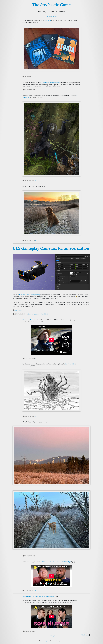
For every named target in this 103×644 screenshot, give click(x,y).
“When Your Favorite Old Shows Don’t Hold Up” (56, 562)
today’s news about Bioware (51, 82)
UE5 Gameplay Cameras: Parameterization (51, 248)
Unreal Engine (45, 314)
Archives (53, 16)
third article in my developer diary (29, 294)
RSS (41, 641)
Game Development (34, 314)
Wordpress (46, 641)
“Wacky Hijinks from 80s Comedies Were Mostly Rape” (39, 596)
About (48, 16)
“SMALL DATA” (27, 320)
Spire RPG (47, 20)
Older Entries (84, 635)
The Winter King (70, 364)
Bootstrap (53, 641)
